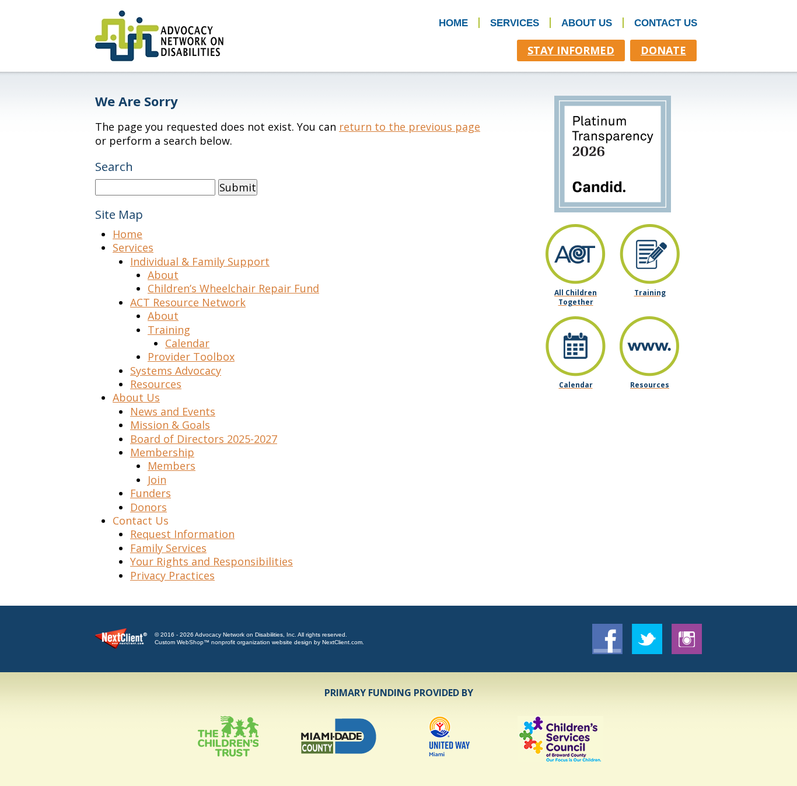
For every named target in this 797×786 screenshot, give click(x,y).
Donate (663, 50)
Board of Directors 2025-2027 (203, 439)
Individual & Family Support (200, 261)
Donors (148, 507)
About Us (586, 23)
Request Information (182, 534)
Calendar (187, 343)
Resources (155, 384)
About (163, 275)
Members (171, 466)
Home (453, 23)
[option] (228, 739)
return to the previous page (409, 127)
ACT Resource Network (188, 302)
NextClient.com (342, 642)
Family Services (168, 548)
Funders (150, 493)
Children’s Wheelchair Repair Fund (233, 288)
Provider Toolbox (191, 357)
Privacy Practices (172, 575)
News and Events (172, 411)
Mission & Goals (170, 425)
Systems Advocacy (175, 371)
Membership (162, 452)
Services (514, 23)
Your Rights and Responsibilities (211, 561)
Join (157, 480)
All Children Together (575, 297)
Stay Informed (570, 50)
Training (169, 330)
